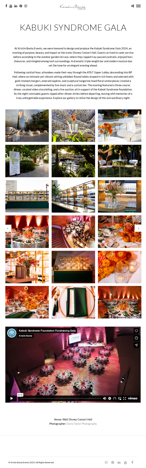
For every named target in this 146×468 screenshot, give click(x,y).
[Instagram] (25, 6)
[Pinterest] (20, 6)
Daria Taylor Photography (82, 423)
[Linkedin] (15, 6)
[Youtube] (10, 6)
